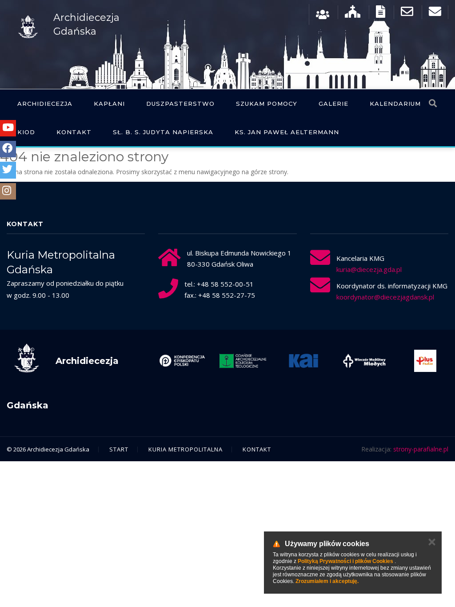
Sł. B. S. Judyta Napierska (163, 132)
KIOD (26, 132)
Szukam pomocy (266, 103)
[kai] (303, 361)
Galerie (333, 103)
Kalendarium (395, 103)
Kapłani (109, 103)
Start (118, 449)
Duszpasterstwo (180, 103)
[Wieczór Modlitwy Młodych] (364, 361)
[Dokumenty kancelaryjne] (380, 13)
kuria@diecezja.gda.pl (369, 269)
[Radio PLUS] (425, 361)
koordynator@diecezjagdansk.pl (385, 296)
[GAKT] (243, 361)
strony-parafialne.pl (420, 449)
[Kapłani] (322, 13)
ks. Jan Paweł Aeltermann (287, 132)
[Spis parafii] (352, 13)
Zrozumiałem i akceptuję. (327, 581)
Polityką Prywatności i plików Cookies (345, 561)
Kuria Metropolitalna (185, 449)
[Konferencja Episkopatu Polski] (182, 361)
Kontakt (74, 132)
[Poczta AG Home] (435, 13)
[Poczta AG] (407, 13)
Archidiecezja (44, 103)
